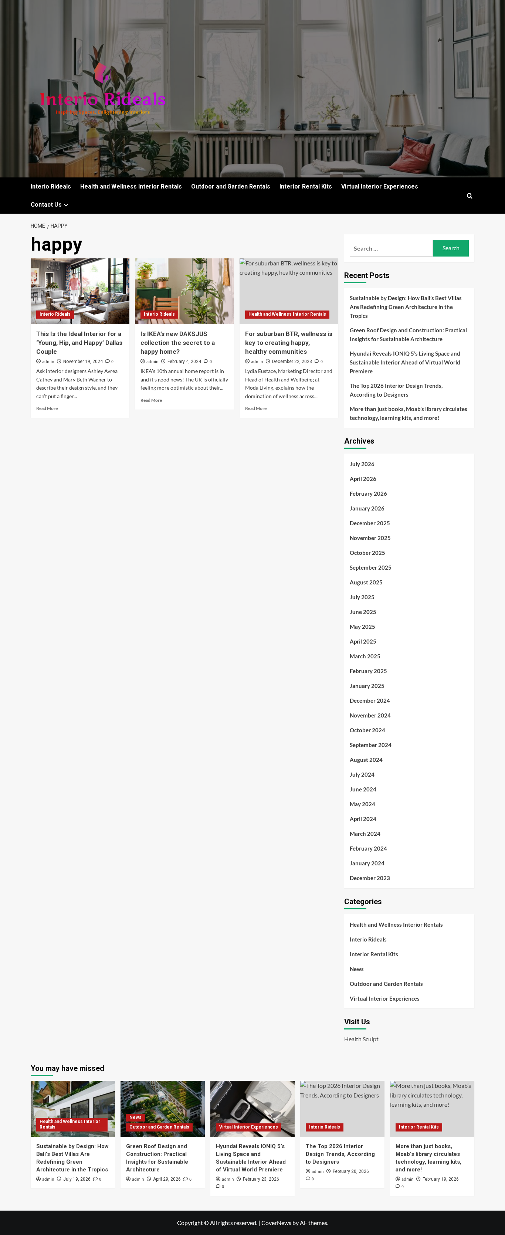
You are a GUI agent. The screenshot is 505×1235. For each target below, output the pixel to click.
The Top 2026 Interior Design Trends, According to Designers (396, 390)
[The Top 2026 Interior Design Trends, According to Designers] (342, 1109)
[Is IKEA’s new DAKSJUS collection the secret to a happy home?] (184, 291)
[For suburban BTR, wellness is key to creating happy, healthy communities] (289, 291)
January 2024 (367, 863)
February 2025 (368, 671)
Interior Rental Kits (305, 186)
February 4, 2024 (184, 361)
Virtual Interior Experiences (379, 186)
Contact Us (46, 204)
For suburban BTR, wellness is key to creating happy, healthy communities (288, 342)
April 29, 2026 (167, 1179)
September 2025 (371, 567)
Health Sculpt (361, 1038)
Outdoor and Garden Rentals (230, 186)
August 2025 (366, 582)
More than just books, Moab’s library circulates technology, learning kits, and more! (408, 413)
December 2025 (370, 523)
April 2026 (363, 478)
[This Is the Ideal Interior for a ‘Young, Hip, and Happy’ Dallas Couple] (80, 291)
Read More (47, 408)
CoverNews (276, 1222)
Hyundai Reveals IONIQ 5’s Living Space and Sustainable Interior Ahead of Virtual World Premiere (405, 362)
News (357, 969)
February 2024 (368, 848)
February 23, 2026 (261, 1179)
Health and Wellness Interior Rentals (131, 186)
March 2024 (365, 833)
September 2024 (371, 745)
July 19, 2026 (77, 1179)
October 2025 (367, 552)
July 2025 (362, 597)
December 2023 (370, 878)
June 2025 (363, 611)
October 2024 (367, 730)
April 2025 (363, 641)
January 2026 (367, 508)
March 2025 (365, 656)
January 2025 (367, 685)
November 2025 (370, 538)
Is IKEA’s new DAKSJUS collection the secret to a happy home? (177, 342)
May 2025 (362, 626)
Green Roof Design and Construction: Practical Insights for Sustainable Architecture (408, 334)
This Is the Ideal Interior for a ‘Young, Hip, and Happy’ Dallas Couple (79, 342)
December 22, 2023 (292, 361)
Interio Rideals (51, 186)
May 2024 (362, 804)
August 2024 (366, 759)
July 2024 (362, 774)
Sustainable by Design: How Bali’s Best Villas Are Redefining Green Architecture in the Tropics (406, 307)
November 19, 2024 (83, 361)
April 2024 (363, 818)
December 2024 (370, 700)
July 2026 (362, 464)
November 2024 (370, 715)
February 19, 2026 (441, 1179)
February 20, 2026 (351, 1171)
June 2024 (363, 789)
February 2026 (368, 493)
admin (48, 362)
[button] (469, 195)
